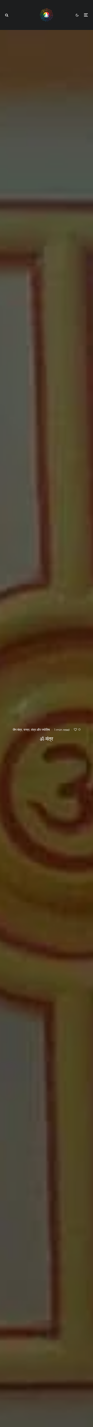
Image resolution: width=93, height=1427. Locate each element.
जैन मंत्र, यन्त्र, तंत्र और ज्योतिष (31, 730)
